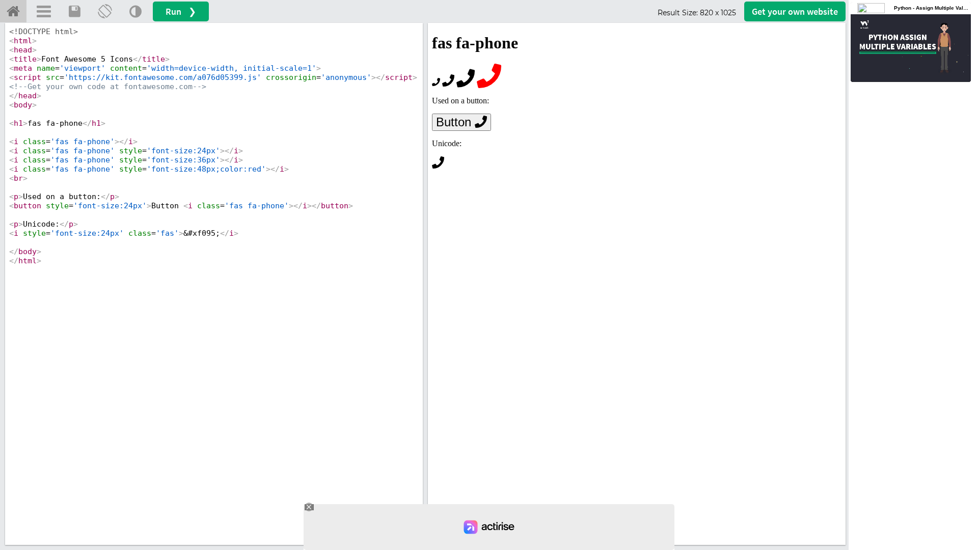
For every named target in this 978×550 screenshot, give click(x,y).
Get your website (795, 11)
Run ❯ (181, 11)
